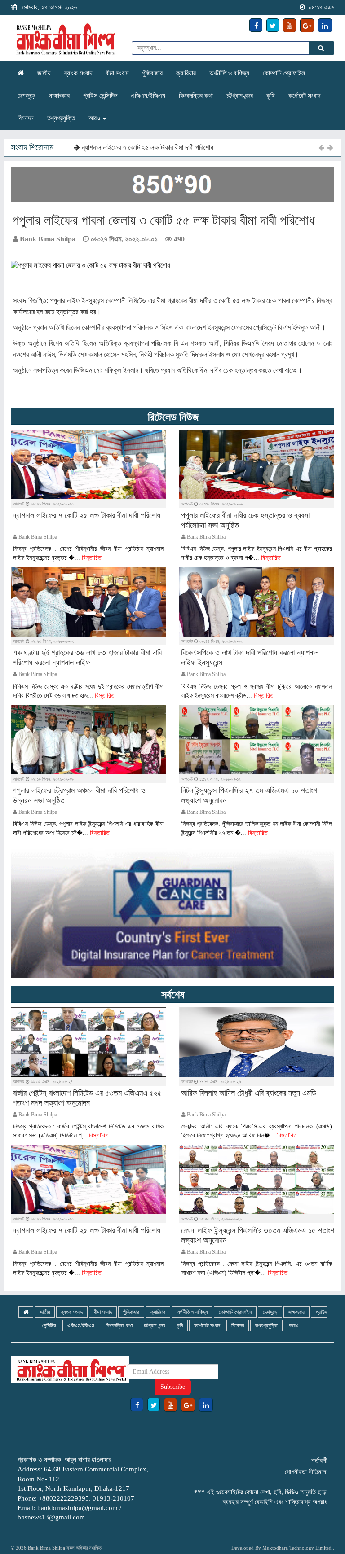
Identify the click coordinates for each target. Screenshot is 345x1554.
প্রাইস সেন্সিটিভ (100, 95)
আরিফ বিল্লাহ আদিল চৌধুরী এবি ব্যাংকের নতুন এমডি (248, 1093)
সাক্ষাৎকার (59, 95)
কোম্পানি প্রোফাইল (284, 73)
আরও (95, 118)
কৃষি (270, 95)
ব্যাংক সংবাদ (78, 73)
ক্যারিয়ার (186, 73)
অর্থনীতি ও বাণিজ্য (229, 73)
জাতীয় (44, 73)
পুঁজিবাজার (152, 73)
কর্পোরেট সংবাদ (304, 95)
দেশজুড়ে (26, 95)
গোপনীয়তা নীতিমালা (306, 1471)
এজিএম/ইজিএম (148, 95)
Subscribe (172, 1386)
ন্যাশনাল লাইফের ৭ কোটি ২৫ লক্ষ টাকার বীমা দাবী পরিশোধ (146, 147)
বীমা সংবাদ (117, 73)
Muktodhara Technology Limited (297, 1547)
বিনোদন (26, 118)
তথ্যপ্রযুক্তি (61, 118)
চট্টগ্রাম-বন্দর (239, 95)
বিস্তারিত (92, 557)
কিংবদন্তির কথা (196, 95)
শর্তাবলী (319, 1460)
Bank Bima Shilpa (46, 1547)
